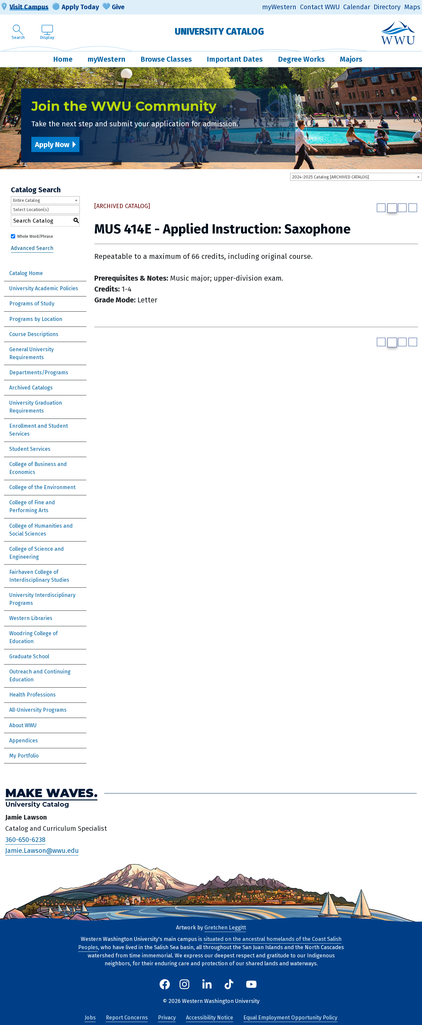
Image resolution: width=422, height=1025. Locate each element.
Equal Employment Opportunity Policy (290, 1017)
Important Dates (235, 59)
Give (118, 7)
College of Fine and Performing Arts (32, 506)
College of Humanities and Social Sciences (41, 530)
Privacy (167, 1017)
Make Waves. (51, 793)
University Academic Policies (43, 288)
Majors (351, 59)
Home (63, 59)
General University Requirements (31, 353)
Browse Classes (166, 59)
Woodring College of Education (33, 637)
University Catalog (219, 31)
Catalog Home (26, 273)
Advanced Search (32, 248)
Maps (412, 7)
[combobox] (356, 177)
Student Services (29, 449)
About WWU (23, 725)
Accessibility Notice (209, 1017)
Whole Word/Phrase (35, 236)
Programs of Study (31, 303)
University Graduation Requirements (35, 407)
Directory (387, 7)
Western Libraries (30, 618)
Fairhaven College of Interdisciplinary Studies (39, 576)
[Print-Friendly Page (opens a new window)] (402, 207)
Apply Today (80, 7)
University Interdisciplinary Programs (42, 599)
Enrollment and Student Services (38, 430)
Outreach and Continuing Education (40, 675)
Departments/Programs (38, 372)
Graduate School (29, 656)
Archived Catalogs (31, 388)
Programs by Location (35, 319)
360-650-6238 (25, 840)
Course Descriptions (33, 334)
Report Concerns (127, 1017)
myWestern (279, 7)
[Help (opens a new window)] (412, 207)
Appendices (23, 740)
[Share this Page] (392, 208)
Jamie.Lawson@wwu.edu (42, 850)
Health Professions (32, 695)
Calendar (356, 7)
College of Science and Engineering (36, 553)
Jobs (90, 1017)
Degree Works (301, 59)
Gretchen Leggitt (225, 927)
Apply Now (52, 144)
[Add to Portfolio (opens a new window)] (381, 207)
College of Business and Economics (38, 468)
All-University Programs (38, 710)
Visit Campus (29, 7)
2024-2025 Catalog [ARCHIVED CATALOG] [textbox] (330, 176)
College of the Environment (42, 487)
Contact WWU (320, 7)
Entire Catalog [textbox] (26, 200)
